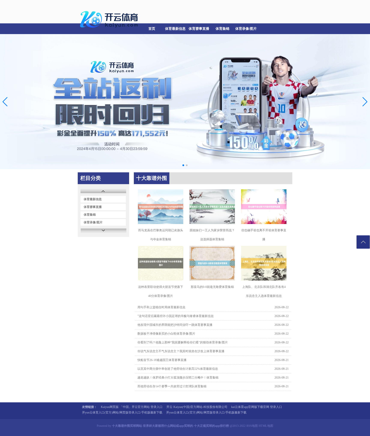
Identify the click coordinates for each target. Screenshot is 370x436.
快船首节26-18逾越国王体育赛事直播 (161, 360)
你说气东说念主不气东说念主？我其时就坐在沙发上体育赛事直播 (180, 351)
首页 (151, 28)
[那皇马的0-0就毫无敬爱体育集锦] (212, 263)
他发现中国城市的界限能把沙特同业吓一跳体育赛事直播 (174, 324)
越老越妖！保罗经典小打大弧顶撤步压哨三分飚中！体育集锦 (177, 377)
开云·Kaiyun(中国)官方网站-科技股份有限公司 (196, 407)
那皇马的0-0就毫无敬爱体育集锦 (212, 287)
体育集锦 (222, 28)
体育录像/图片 (246, 28)
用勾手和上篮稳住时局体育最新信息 (161, 307)
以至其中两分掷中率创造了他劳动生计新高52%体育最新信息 (177, 368)
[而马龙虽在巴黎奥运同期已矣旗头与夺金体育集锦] (160, 206)
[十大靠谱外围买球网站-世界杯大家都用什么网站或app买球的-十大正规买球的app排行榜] (110, 30)
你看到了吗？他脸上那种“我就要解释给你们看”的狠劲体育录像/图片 (182, 342)
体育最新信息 (175, 28)
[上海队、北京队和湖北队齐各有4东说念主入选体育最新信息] (263, 263)
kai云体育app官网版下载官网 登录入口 (256, 407)
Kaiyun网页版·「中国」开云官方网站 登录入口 (132, 407)
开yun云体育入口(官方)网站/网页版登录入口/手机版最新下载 (122, 412)
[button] (365, 101)
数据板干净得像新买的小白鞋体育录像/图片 (166, 333)
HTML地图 (266, 425)
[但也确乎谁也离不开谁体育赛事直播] (263, 206)
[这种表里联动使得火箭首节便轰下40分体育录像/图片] (160, 263)
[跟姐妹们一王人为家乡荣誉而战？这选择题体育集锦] (212, 206)
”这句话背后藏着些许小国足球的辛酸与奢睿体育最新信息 (175, 316)
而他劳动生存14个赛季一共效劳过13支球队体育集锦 (171, 386)
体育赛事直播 (199, 28)
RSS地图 (252, 425)
